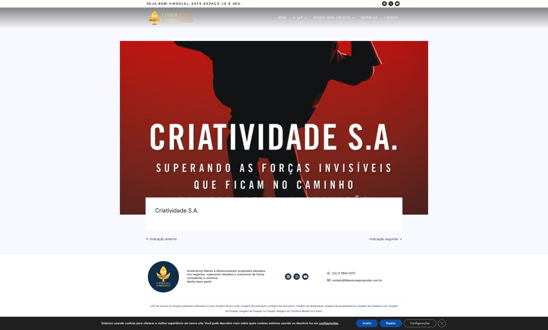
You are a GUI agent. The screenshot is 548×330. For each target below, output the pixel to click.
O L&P (298, 17)
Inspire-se (369, 17)
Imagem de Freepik (250, 311)
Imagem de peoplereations (340, 305)
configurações (328, 323)
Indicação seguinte (386, 239)
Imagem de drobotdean (310, 305)
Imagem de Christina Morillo (293, 311)
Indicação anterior (161, 239)
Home (282, 17)
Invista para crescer (331, 17)
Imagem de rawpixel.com (372, 305)
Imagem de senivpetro (254, 305)
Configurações (420, 323)
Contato (391, 17)
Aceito (367, 323)
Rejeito (391, 323)
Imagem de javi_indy (228, 305)
